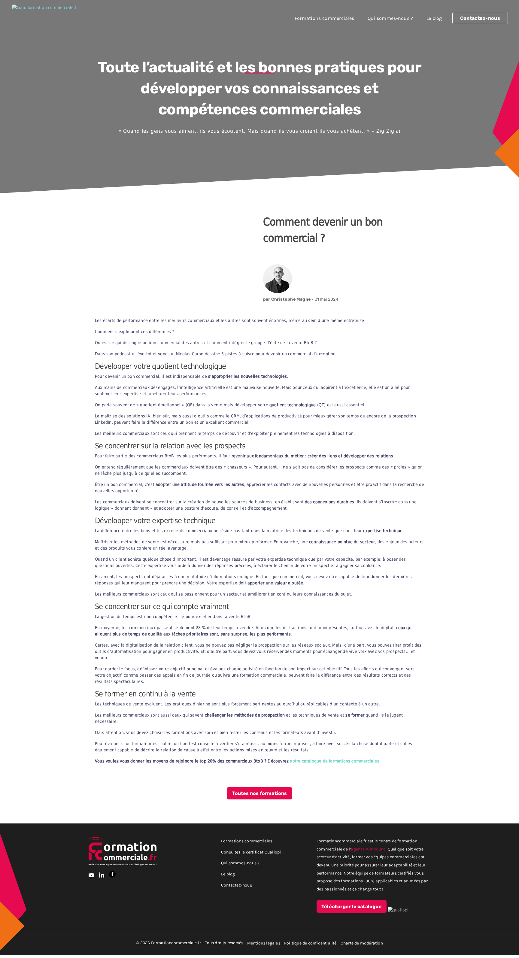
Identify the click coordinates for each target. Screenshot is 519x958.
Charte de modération (362, 942)
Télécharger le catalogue (351, 907)
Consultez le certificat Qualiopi (251, 851)
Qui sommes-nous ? (390, 18)
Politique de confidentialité (310, 942)
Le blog (434, 18)
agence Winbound (368, 848)
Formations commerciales (324, 18)
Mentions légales (263, 942)
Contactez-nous (480, 18)
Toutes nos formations (259, 793)
